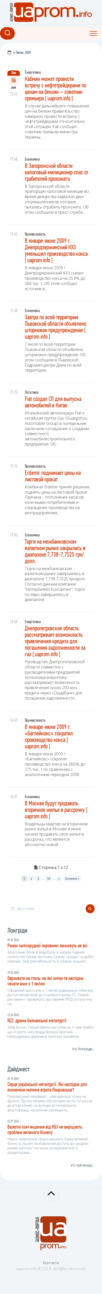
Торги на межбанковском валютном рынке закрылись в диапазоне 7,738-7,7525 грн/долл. (55, 552)
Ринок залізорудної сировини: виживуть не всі (47, 946)
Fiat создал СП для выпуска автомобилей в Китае (53, 402)
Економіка (32, 159)
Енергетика (33, 72)
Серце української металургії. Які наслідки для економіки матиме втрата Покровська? (47, 1087)
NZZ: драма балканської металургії (36, 1021)
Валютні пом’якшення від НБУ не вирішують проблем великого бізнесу (44, 1130)
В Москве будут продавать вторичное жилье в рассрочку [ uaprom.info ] (56, 810)
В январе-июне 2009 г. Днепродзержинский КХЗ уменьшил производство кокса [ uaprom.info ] (56, 251)
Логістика (32, 392)
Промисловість (35, 234)
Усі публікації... (83, 1165)
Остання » (72, 878)
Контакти (51, 1262)
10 (48, 878)
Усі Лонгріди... (83, 1048)
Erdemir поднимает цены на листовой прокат (53, 476)
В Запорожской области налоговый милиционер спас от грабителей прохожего (56, 173)
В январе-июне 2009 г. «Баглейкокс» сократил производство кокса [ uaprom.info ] (49, 737)
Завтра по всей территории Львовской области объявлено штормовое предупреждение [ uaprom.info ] (55, 327)
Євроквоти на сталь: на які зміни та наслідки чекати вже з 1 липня (45, 981)
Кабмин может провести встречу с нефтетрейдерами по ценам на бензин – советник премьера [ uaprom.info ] (55, 89)
